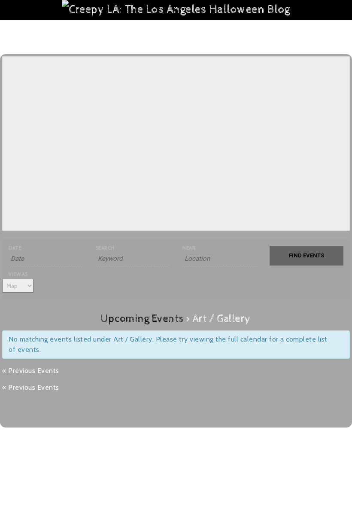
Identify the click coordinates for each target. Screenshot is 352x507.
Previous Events (30, 371)
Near (188, 248)
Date (15, 248)
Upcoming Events (142, 319)
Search (105, 248)
